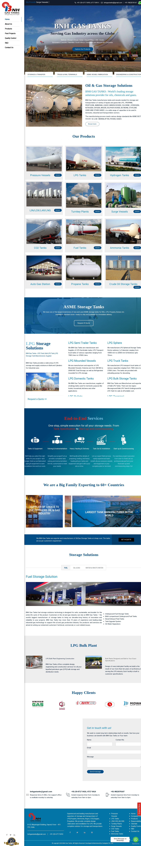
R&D (6, 43)
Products (8, 29)
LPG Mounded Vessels (82, 360)
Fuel (66, 568)
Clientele (134, 824)
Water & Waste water (94, 568)
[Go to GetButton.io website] (135, 843)
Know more (92, 124)
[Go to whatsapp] (135, 839)
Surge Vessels (116, 826)
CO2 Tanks (115, 829)
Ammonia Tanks (117, 834)
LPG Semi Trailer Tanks (82, 342)
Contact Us (9, 47)
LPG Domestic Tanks (81, 378)
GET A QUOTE (126, 539)
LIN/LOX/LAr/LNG (117, 821)
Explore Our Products (82, 49)
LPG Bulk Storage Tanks (122, 378)
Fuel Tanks (115, 831)
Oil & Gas (76, 568)
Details (58, 175)
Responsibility (136, 821)
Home (7, 19)
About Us (8, 24)
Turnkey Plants (116, 824)
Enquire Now (139, 809)
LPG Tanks (115, 819)
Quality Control (10, 38)
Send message (95, 772)
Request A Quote (84, 323)
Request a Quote (36, 399)
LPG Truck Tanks (117, 360)
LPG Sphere (114, 342)
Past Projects (10, 33)
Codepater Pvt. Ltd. (107, 843)
